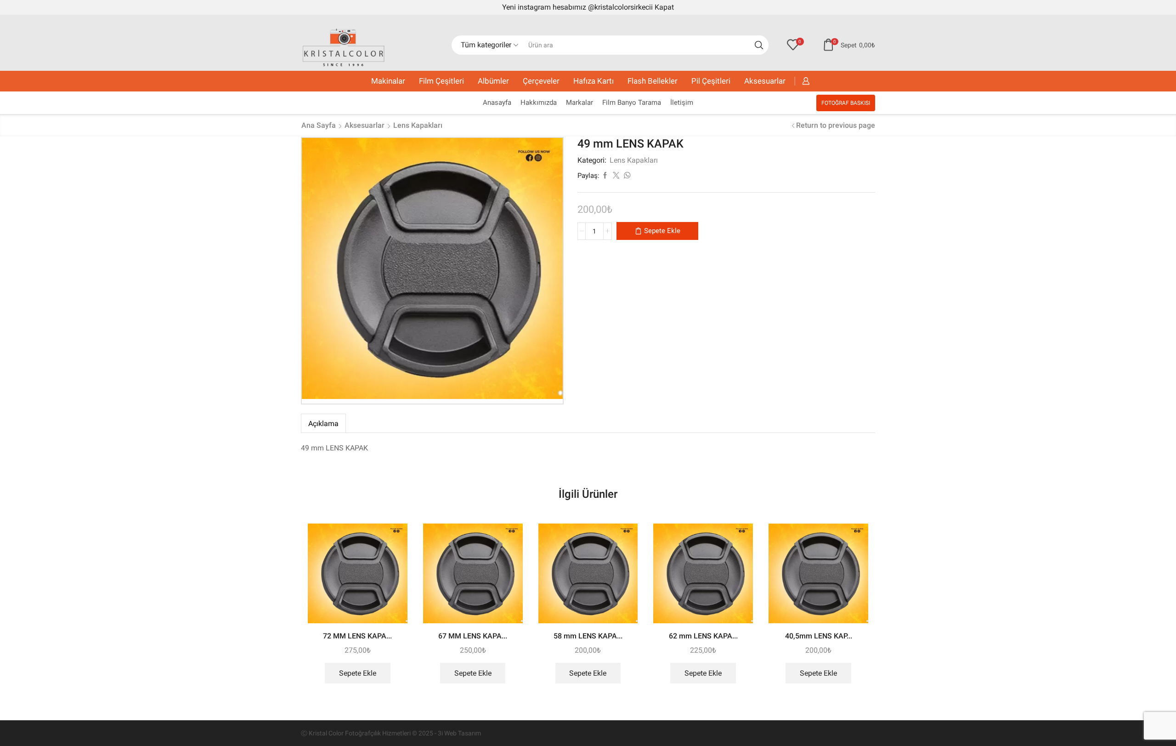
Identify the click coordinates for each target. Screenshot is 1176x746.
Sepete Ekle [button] (357, 673)
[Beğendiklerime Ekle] (392, 543)
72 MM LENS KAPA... (357, 636)
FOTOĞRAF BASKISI (845, 103)
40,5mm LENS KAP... (818, 636)
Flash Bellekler (653, 81)
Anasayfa (497, 102)
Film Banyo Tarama (631, 102)
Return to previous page (835, 125)
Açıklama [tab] (323, 423)
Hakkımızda (538, 102)
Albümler (493, 81)
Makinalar (388, 81)
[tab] (323, 423)
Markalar (579, 102)
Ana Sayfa (318, 125)
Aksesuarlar (765, 81)
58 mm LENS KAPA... (588, 636)
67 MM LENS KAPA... (472, 636)
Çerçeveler (541, 81)
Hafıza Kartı (593, 81)
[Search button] (759, 45)
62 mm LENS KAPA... (703, 636)
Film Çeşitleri (441, 81)
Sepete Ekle (662, 231)
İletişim (681, 102)
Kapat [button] (664, 7)
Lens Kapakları (417, 125)
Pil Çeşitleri (710, 81)
